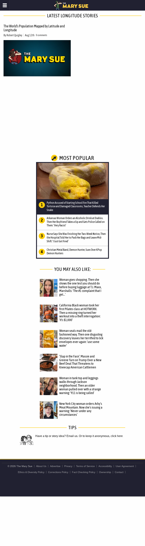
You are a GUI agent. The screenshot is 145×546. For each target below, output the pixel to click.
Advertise (55, 466)
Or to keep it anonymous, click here (101, 436)
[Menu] (5, 5)
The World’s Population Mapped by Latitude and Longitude (34, 28)
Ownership (105, 472)
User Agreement (125, 466)
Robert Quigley (14, 35)
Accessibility (105, 466)
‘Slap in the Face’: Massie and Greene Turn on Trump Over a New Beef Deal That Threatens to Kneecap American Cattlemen (80, 361)
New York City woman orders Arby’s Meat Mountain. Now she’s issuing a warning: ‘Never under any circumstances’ (80, 409)
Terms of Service (85, 466)
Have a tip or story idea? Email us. (56, 436)
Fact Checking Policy (83, 472)
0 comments (41, 35)
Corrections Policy (58, 472)
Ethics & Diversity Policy (31, 472)
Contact (119, 472)
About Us (41, 466)
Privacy (68, 466)
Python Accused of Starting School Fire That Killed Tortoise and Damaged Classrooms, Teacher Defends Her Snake (76, 206)
